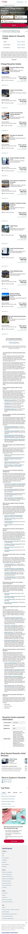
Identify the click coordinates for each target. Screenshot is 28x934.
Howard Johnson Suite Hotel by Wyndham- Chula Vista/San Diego (14, 436)
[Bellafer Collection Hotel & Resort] (14, 210)
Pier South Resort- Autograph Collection (13, 676)
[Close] (26, 922)
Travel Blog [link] (4, 887)
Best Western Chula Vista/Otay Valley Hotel (13, 439)
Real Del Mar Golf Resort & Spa (11, 521)
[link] (14, 780)
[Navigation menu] (25, 2)
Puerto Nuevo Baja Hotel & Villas (11, 541)
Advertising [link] (4, 866)
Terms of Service (14, 932)
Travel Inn (6, 454)
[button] (14, 85)
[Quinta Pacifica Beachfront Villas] (14, 300)
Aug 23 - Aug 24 (21, 44)
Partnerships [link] (4, 860)
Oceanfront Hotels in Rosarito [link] (7, 801)
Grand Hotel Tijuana (10, 576)
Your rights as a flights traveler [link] (8, 918)
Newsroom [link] (4, 862)
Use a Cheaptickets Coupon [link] (7, 916)
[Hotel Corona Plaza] (14, 96)
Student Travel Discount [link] (6, 885)
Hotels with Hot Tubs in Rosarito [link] (8, 796)
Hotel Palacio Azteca (11, 493)
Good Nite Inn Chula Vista (10, 518)
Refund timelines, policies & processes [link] (9, 913)
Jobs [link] (3, 855)
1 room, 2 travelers (8, 21)
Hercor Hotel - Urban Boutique (13, 497)
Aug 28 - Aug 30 (21, 47)
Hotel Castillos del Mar (12, 489)
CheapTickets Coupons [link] (6, 883)
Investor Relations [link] (5, 864)
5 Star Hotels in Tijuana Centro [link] (8, 806)
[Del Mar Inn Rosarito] (14, 142)
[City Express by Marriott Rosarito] (14, 187)
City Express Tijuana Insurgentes (11, 430)
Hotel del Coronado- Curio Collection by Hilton (14, 669)
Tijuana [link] (5, 5)
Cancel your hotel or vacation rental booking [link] (10, 909)
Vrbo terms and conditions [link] (7, 899)
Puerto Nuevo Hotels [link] (6, 804)
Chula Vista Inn (7, 405)
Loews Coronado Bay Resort (10, 461)
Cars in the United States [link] (7, 874)
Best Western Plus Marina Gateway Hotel (13, 457)
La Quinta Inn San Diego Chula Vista (12, 544)
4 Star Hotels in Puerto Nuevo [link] (8, 798)
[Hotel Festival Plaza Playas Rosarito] (14, 119)
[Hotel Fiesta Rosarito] (14, 255)
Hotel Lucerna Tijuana (9, 547)
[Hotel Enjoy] (14, 232)
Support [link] (3, 907)
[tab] (4, 792)
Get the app (14, 841)
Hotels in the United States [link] (7, 872)
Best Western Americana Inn (10, 408)
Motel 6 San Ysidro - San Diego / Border (13, 464)
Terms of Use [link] (4, 897)
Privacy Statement (6, 932)
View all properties (14, 342)
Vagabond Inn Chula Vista (10, 399)
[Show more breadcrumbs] (2, 5)
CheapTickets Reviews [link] (6, 880)
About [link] (3, 853)
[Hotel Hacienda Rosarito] (14, 323)
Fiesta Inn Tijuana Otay (11, 572)
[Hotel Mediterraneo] (14, 277)
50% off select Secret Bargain (10, 31)
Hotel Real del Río (10, 564)
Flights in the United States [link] (7, 876)
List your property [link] (5, 857)
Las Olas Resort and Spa (9, 550)
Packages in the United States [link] (8, 878)
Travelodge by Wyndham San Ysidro (12, 596)
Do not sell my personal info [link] (7, 901)
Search (14, 25)
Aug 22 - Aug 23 (21, 41)
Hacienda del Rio (8, 524)
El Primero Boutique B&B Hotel (11, 426)
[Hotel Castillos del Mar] (14, 164)
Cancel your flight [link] (5, 911)
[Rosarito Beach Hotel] (14, 74)
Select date (7, 17)
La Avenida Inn (7, 402)
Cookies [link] (3, 895)
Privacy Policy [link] (5, 893)
